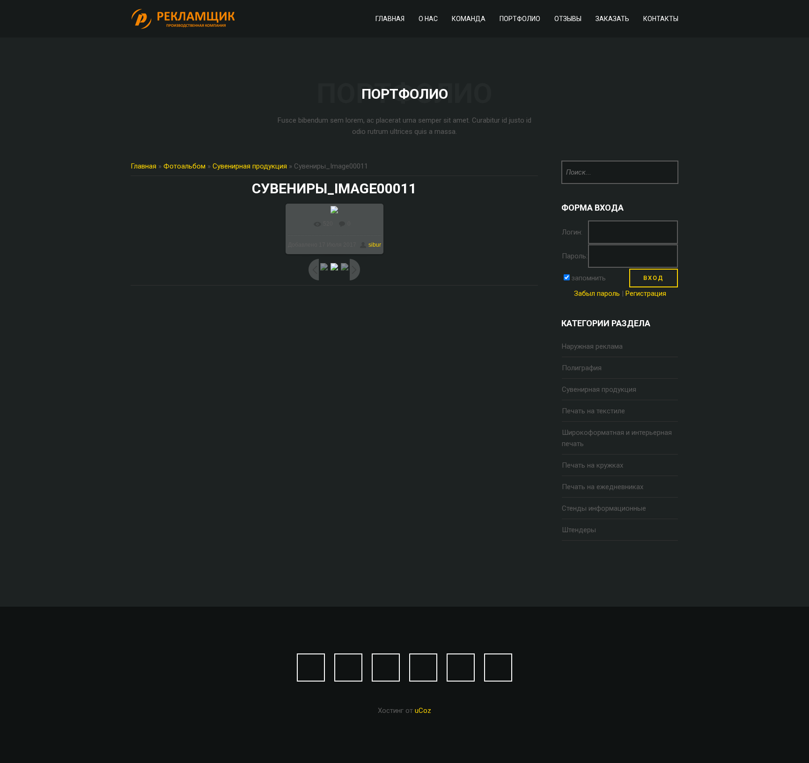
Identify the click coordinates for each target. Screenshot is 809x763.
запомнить (588, 278)
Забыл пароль (597, 293)
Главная (389, 18)
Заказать (612, 18)
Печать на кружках (592, 465)
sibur (374, 245)
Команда (468, 18)
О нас (428, 18)
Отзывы (567, 18)
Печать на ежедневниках (602, 487)
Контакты (660, 18)
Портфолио (520, 18)
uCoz (423, 710)
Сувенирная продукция (250, 166)
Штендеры (579, 530)
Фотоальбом (184, 166)
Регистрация (645, 293)
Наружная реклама (592, 346)
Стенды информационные (604, 508)
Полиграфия (582, 368)
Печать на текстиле (593, 411)
